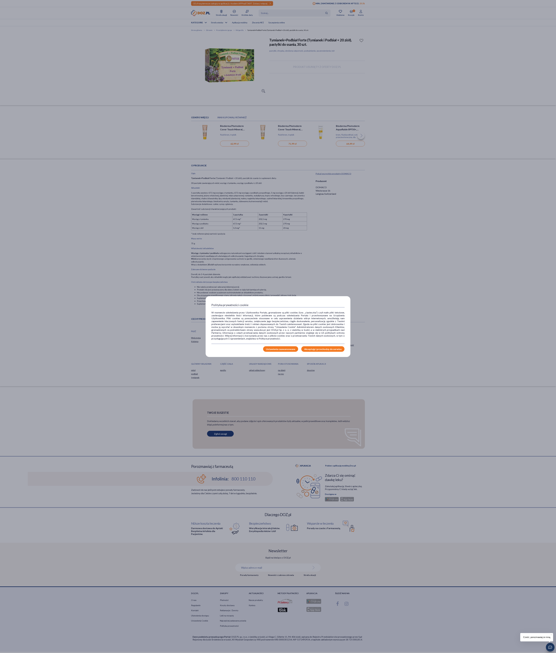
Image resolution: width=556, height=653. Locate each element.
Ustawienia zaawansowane (280, 349)
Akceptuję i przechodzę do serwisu (323, 349)
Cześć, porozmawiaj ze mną (536, 637)
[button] (550, 647)
